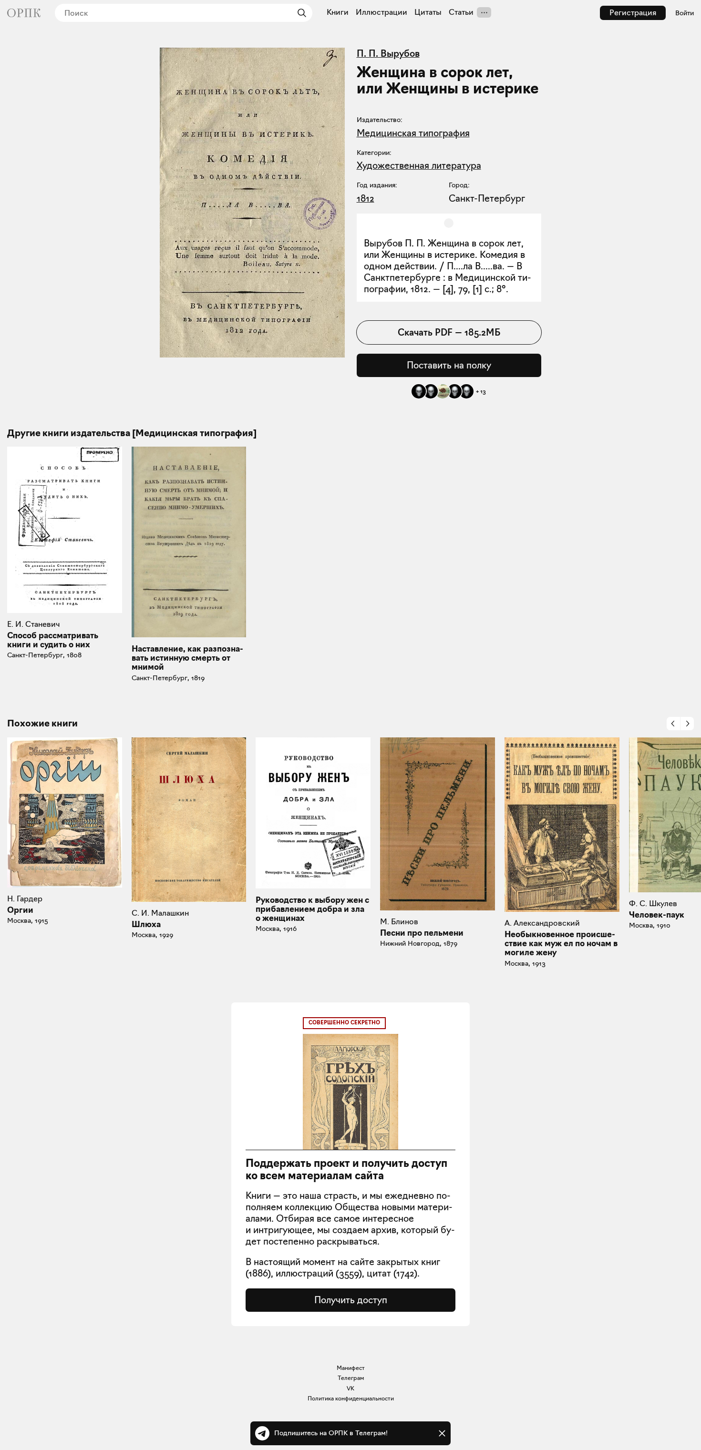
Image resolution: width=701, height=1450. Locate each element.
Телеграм (351, 1377)
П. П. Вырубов (388, 53)
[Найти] (299, 13)
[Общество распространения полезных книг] (24, 13)
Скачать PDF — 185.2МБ (449, 332)
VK (350, 1388)
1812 (365, 198)
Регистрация (632, 12)
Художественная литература (419, 165)
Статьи (461, 12)
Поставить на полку (449, 365)
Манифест (351, 1367)
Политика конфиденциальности (351, 1398)
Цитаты (428, 12)
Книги (338, 12)
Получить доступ (350, 1300)
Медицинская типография (413, 133)
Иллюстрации (381, 12)
